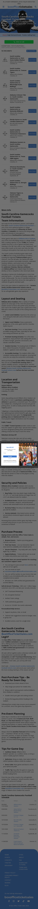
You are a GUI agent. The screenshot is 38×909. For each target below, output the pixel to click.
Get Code (10, 456)
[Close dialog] (36, 444)
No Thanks (10, 458)
